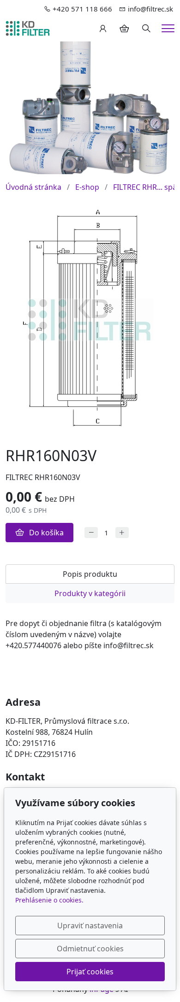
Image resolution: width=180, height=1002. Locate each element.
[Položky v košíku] (124, 28)
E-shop (87, 187)
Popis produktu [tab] (90, 574)
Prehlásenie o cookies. (49, 900)
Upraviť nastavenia (90, 925)
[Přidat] (122, 533)
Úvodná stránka (33, 187)
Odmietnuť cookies (90, 948)
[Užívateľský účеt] (103, 28)
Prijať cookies (90, 972)
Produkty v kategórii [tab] (90, 593)
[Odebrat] (91, 533)
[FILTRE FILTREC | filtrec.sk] (28, 28)
